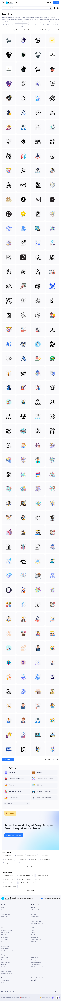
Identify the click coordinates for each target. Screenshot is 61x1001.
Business (39, 772)
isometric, (9, 19)
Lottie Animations (35, 909)
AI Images (33, 914)
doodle (20, 19)
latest (31, 25)
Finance (11, 785)
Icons (32, 919)
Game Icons (37, 30)
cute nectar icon (9, 875)
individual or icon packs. (21, 23)
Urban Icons (18, 30)
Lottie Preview (5, 948)
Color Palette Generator (7, 951)
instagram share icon (10, 863)
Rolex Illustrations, (25, 26)
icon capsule (44, 855)
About (2, 909)
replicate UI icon (9, 879)
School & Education (15, 791)
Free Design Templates (37, 923)
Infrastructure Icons (7, 30)
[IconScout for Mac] (32, 980)
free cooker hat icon (45, 882)
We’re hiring (4, 916)
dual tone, (52, 17)
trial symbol (20, 855)
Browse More (8, 803)
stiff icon (38, 879)
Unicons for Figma (36, 939)
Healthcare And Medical (44, 791)
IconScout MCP (5, 946)
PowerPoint (34, 935)
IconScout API (4, 944)
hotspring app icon (43, 875)
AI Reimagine (4, 941)
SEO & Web (40, 785)
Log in (49, 2)
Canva (33, 932)
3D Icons (33, 907)
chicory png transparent (24, 879)
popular (28, 25)
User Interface (13, 772)
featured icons (39, 25)
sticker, (17, 19)
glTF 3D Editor (5, 932)
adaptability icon (45, 859)
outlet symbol (8, 855)
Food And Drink (13, 797)
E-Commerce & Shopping (16, 778)
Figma (32, 930)
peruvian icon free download (25, 875)
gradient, (4, 19)
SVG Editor (4, 935)
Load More (30, 867)
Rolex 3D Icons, (8, 26)
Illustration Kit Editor (6, 930)
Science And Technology (44, 797)
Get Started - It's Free (13, 835)
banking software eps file (28, 882)
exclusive (23, 25)
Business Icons (27, 30)
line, (33, 17)
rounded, (37, 17)
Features (3, 912)
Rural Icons (45, 30)
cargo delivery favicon (10, 886)
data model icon (9, 859)
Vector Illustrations (36, 912)
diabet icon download (10, 882)
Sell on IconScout (5, 914)
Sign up (56, 2)
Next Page (6, 759)
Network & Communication (45, 778)
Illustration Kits (35, 916)
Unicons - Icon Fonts (36, 921)
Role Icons (53, 30)
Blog (2, 907)
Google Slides (34, 937)
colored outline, (43, 17)
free (13, 17)
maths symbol (22, 859)
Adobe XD (33, 941)
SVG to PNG (4, 939)
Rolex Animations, (16, 26)
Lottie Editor (4, 937)
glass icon (33, 859)
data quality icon (25, 863)
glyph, (13, 19)
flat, (48, 17)
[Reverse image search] (51, 7)
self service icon (32, 855)
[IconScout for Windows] (35, 980)
